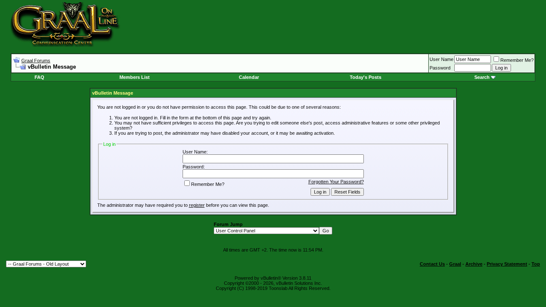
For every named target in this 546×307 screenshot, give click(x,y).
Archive (473, 263)
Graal (455, 263)
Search (482, 77)
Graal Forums (35, 60)
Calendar (249, 77)
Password (440, 67)
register (197, 205)
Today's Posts (365, 77)
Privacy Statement (507, 263)
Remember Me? (517, 60)
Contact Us (432, 263)
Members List (134, 77)
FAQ (39, 77)
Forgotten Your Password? (336, 181)
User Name (441, 59)
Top (535, 263)
